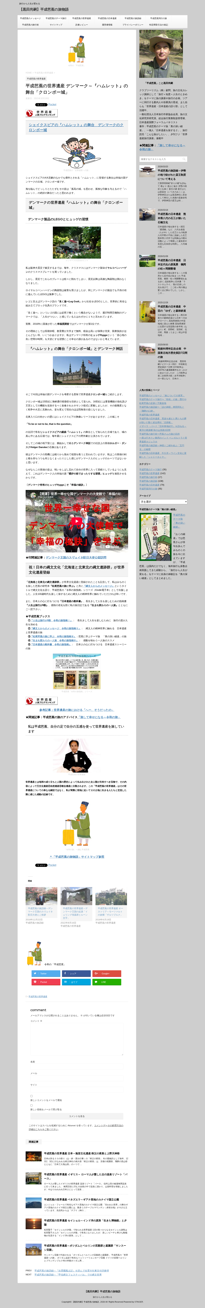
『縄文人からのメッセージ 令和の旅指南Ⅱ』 (55, 628)
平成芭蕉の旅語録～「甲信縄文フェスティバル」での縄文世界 (68, 1274)
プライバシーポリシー (133, 25)
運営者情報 (107, 25)
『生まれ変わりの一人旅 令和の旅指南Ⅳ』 (54, 640)
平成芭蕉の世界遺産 (81, 18)
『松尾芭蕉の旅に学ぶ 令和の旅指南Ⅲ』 (53, 636)
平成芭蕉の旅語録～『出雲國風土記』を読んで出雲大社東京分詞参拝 (71, 1270)
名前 (32, 1061)
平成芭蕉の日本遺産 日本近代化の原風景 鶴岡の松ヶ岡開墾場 (172, 264)
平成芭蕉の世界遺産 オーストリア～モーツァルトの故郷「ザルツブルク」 (110, 911)
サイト (33, 1085)
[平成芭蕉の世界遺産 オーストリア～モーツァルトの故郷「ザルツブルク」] (111, 896)
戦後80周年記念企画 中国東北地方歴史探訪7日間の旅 (172, 352)
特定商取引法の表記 (158, 25)
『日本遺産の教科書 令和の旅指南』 (50, 644)
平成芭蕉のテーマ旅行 (56, 18)
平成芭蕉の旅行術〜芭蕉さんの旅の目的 (159, 434)
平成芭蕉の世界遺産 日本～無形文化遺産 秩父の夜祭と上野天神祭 (82, 1153)
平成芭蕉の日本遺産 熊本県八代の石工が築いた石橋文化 (172, 218)
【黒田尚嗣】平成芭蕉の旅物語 (44, 9)
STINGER (139, 1302)
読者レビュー (81, 25)
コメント (36, 1021)
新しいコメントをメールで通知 (46, 1100)
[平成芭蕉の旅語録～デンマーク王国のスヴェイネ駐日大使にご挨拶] (41, 896)
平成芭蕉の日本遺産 (107, 18)
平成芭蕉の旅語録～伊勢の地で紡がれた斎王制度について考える (172, 174)
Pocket (52, 104)
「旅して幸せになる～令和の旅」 (99, 717)
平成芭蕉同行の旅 (160, 18)
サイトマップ (56, 25)
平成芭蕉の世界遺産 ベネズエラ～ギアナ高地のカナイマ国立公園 (81, 1199)
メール (33, 1073)
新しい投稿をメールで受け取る (46, 1109)
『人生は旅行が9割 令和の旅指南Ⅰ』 (51, 620)
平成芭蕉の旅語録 (133, 18)
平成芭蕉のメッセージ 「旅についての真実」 (30, 19)
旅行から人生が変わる (102, 1297)
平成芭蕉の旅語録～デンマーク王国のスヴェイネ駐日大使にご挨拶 (40, 911)
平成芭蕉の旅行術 (30, 25)
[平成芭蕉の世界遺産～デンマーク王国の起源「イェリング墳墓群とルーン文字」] (76, 896)
